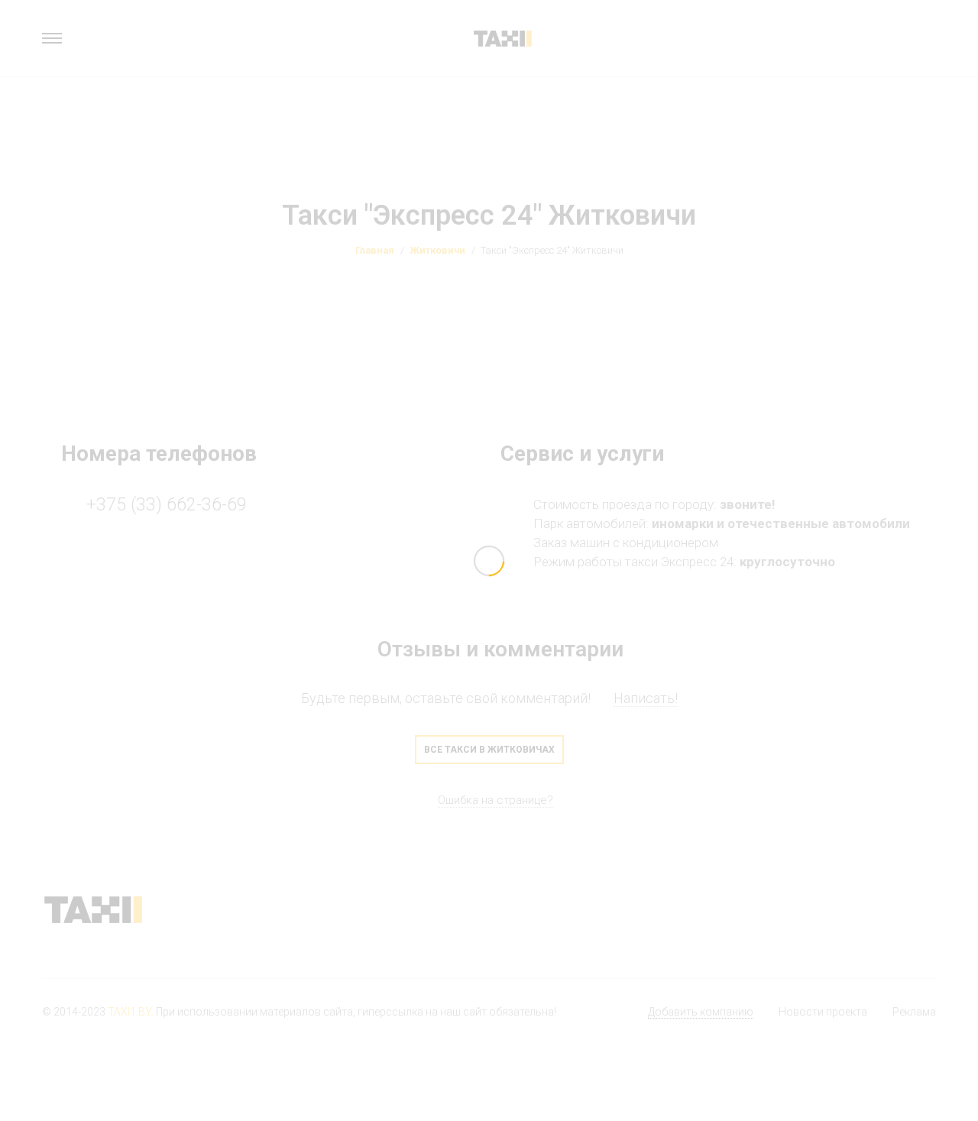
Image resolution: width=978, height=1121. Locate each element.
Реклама (914, 1012)
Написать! (646, 698)
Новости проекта (823, 1012)
